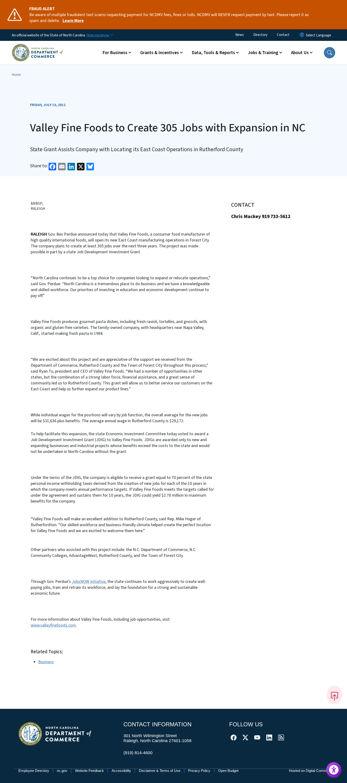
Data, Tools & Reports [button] (213, 52)
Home (16, 74)
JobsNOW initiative (89, 582)
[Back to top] (334, 695)
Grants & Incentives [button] (159, 52)
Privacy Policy (199, 771)
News (239, 34)
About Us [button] (300, 52)
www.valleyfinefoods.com (53, 625)
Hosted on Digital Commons (310, 771)
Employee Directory (33, 771)
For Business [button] (114, 52)
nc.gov (62, 771)
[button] (329, 52)
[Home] (37, 47)
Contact (283, 34)
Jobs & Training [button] (263, 52)
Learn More (73, 21)
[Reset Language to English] (302, 35)
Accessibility (121, 771)
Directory (260, 34)
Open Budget (228, 771)
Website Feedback (89, 771)
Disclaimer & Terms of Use (159, 771)
